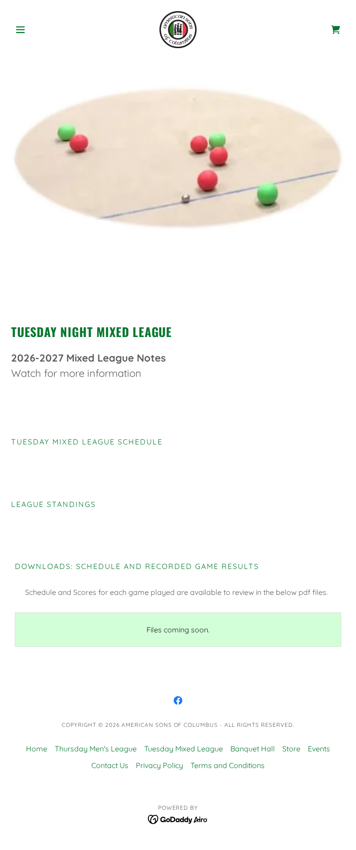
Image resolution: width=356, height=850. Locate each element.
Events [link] (319, 748)
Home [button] (36, 748)
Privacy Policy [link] (159, 765)
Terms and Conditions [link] (228, 765)
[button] (36, 29)
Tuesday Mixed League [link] (183, 748)
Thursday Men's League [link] (96, 748)
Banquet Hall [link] (252, 748)
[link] (178, 29)
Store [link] (291, 748)
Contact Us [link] (109, 765)
